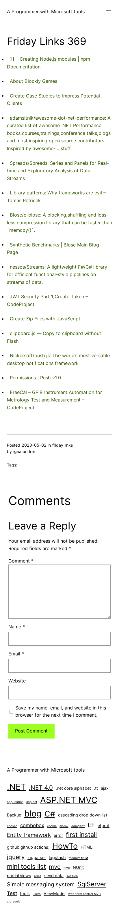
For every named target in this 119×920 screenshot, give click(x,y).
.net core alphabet (73, 788)
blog (33, 813)
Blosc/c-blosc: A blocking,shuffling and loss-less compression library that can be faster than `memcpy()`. (59, 222)
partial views (19, 875)
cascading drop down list (82, 814)
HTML (86, 847)
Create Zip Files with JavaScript (45, 319)
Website (17, 681)
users (37, 894)
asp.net (31, 802)
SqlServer (91, 884)
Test (12, 893)
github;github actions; (28, 847)
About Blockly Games (33, 81)
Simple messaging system (41, 884)
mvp (67, 868)
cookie (52, 826)
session (72, 876)
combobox (32, 825)
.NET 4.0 (41, 787)
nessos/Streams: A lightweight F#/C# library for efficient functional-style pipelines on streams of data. (57, 274)
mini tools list (26, 866)
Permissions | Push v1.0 (35, 377)
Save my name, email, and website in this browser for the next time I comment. (60, 711)
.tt (96, 788)
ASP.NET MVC (68, 800)
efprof (103, 825)
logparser (36, 857)
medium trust (78, 858)
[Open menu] (108, 11)
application (15, 802)
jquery (16, 856)
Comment (21, 561)
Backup (14, 814)
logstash (57, 857)
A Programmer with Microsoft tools (46, 11)
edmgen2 (78, 826)
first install (81, 834)
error (58, 835)
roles (37, 876)
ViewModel (54, 893)
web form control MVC (84, 894)
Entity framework (29, 835)
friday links (62, 445)
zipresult (13, 901)
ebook (64, 826)
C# (49, 813)
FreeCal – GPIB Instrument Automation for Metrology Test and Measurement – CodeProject (54, 399)
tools (25, 893)
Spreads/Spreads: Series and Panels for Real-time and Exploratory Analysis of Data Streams (58, 170)
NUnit (78, 867)
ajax (105, 788)
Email (16, 654)
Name (16, 627)
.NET (16, 787)
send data (54, 875)
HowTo (65, 845)
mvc (55, 866)
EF (91, 825)
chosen (12, 826)
